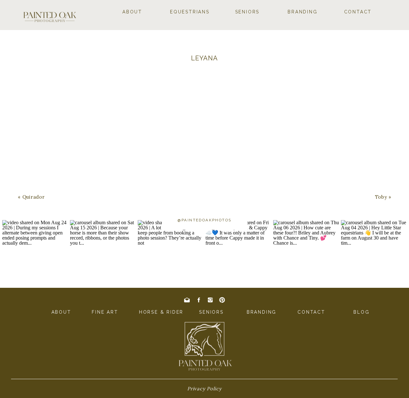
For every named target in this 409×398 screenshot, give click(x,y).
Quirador (33, 197)
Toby (381, 197)
